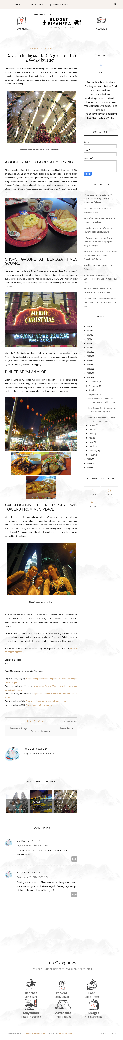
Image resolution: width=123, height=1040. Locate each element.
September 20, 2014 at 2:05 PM (32, 877)
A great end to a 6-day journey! (39, 705)
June (91, 433)
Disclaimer (37, 5)
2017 (89, 364)
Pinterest (92, 507)
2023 (89, 339)
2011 (89, 467)
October (93, 390)
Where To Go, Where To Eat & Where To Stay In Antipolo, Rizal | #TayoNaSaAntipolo (100, 255)
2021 (89, 347)
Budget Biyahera (36, 748)
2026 (89, 326)
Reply (74, 859)
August (92, 425)
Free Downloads (42, 15)
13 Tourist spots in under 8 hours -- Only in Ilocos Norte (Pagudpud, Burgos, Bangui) (100, 242)
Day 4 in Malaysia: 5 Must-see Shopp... (42, 806)
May (91, 437)
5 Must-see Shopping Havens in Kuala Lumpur (46, 701)
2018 (89, 360)
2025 (89, 330)
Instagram (109, 495)
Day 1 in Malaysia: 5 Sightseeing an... (18, 806)
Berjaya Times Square (41, 48)
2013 (89, 459)
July (91, 429)
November (94, 385)
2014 (89, 377)
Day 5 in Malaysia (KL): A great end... (65, 806)
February (93, 450)
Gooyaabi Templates (34, 1033)
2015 (89, 373)
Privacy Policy (61, 5)
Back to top (107, 1033)
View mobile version (41, 731)
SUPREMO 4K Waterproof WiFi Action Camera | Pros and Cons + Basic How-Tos (100, 279)
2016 (89, 368)
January (92, 454)
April (91, 442)
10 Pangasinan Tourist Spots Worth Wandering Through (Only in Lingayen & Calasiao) (99, 198)
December (94, 381)
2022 (89, 343)
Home (18, 5)
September (94, 394)
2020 (89, 351)
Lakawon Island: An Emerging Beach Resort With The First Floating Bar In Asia (100, 302)
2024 (89, 334)
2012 (89, 463)
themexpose (65, 1033)
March (92, 446)
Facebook (92, 495)
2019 (89, 356)
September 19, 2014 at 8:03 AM (32, 845)
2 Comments (70, 721)
